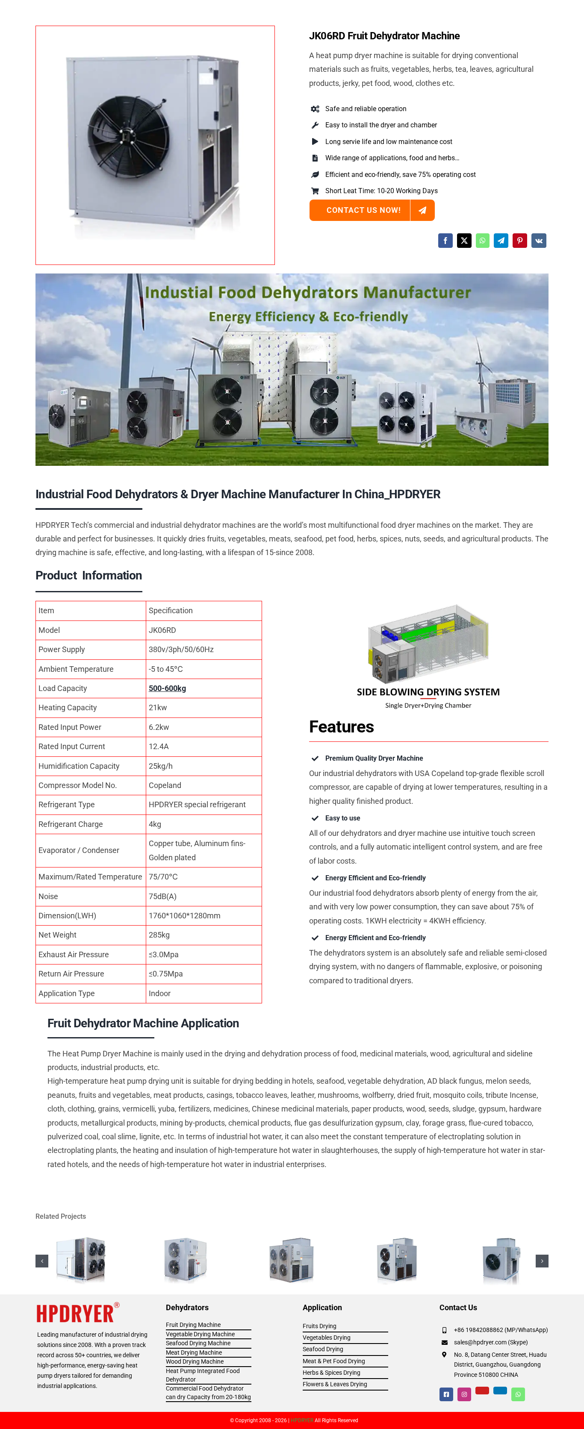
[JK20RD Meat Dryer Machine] (81, 1236)
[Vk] (539, 240)
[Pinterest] (519, 240)
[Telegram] (501, 240)
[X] (464, 240)
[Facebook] (445, 240)
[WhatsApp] (483, 240)
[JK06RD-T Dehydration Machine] (502, 1236)
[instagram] (464, 1394)
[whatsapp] (518, 1394)
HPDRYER (302, 1420)
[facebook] (446, 1394)
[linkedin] (500, 1390)
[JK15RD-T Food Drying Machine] (397, 1236)
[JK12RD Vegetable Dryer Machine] (187, 1236)
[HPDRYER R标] (78, 1304)
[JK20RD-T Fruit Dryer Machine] (292, 1236)
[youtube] (482, 1390)
